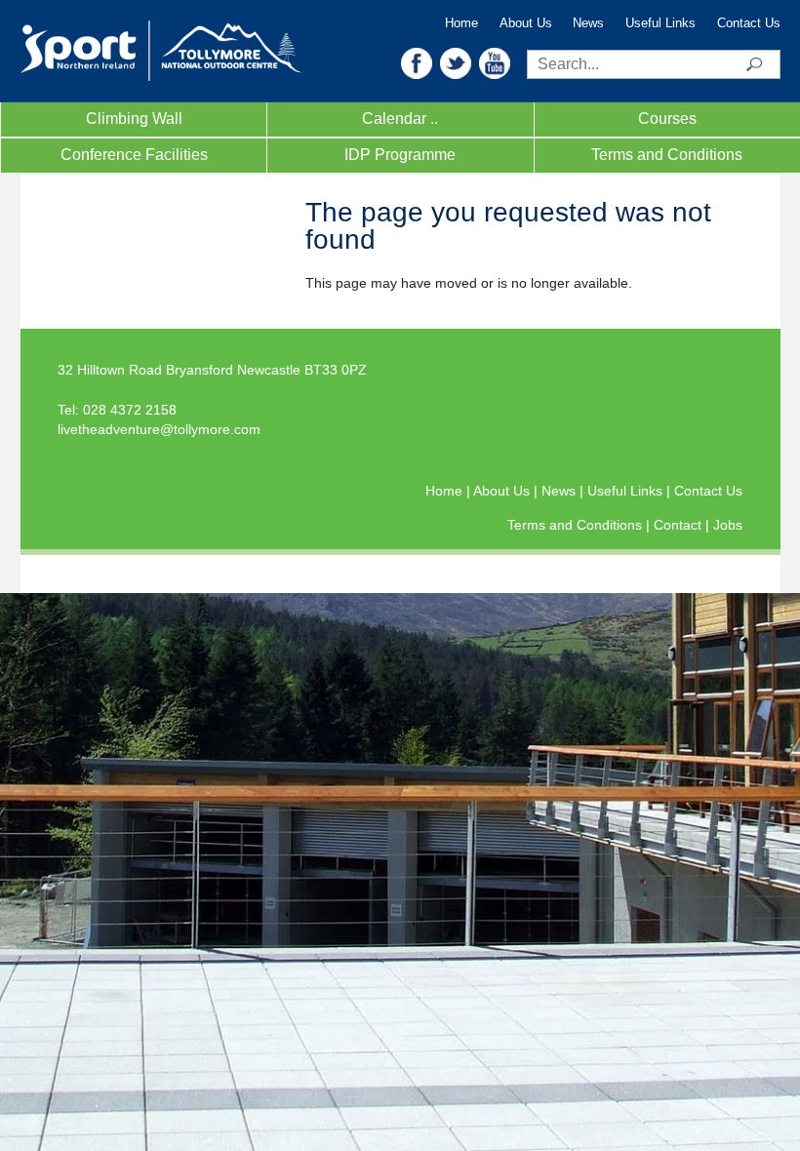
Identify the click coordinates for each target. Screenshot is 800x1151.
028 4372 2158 (130, 409)
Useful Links (660, 23)
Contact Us (748, 23)
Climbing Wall (134, 118)
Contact (679, 525)
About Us (526, 23)
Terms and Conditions (666, 154)
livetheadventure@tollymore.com (159, 429)
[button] (416, 62)
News (588, 23)
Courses (667, 118)
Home (461, 23)
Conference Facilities (134, 154)
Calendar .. (400, 118)
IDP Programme (400, 154)
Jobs (727, 525)
